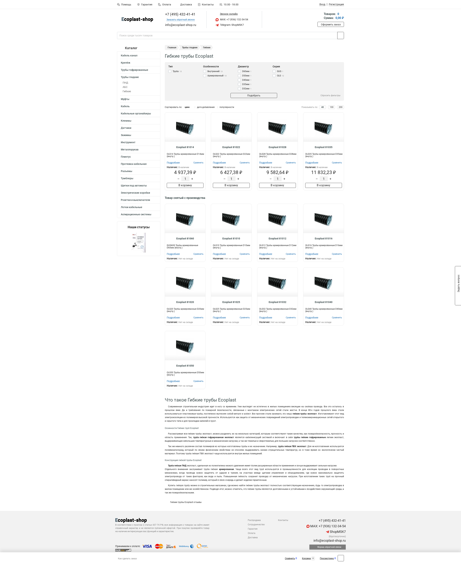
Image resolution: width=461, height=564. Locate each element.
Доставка (186, 4)
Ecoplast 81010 (231, 238)
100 (332, 107)
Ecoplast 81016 (323, 238)
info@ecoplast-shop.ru (329, 540)
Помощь (126, 4)
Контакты (208, 4)
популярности (227, 107)
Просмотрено (327, 558)
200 (341, 107)
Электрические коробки (135, 192)
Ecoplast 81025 (231, 302)
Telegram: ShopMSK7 (232, 24)
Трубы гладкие (130, 77)
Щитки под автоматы (134, 185)
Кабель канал (129, 55)
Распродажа (254, 520)
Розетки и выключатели (135, 200)
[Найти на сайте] (340, 35)
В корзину (185, 185)
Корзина (306, 558)
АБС (125, 87)
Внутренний (215, 71)
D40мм (246, 80)
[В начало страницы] (341, 558)
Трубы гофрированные (134, 69)
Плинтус (126, 156)
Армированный (217, 75)
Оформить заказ (331, 24)
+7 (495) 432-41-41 (179, 14)
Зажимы (126, 135)
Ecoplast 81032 (277, 302)
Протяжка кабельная (134, 163)
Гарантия (146, 4)
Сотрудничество (256, 524)
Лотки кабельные (131, 207)
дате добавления (206, 107)
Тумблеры (127, 178)
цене (187, 107)
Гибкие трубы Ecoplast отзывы (186, 502)
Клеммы (126, 120)
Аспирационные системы (136, 214)
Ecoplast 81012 (277, 238)
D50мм (246, 75)
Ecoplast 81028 (277, 147)
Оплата (166, 4)
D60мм (246, 71)
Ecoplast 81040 (323, 302)
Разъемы (126, 171)
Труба (177, 71)
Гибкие (127, 91)
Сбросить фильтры (330, 95)
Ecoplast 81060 (185, 238)
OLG (280, 75)
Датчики (126, 127)
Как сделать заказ (127, 558)
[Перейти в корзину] (320, 16)
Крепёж (125, 62)
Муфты (125, 99)
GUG (280, 71)
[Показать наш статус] (139, 242)
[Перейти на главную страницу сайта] (137, 19)
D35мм (246, 84)
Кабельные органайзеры (136, 113)
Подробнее (173, 162)
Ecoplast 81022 (231, 147)
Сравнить (290, 558)
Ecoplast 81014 (185, 147)
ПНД (125, 82)
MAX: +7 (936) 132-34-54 (234, 19)
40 (322, 107)
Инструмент (128, 142)
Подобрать (253, 95)
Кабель (125, 106)
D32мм (246, 88)
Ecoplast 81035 (323, 147)
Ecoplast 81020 (185, 302)
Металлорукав (129, 149)
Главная (172, 47)
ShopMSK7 (337, 532)
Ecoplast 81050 (185, 365)
